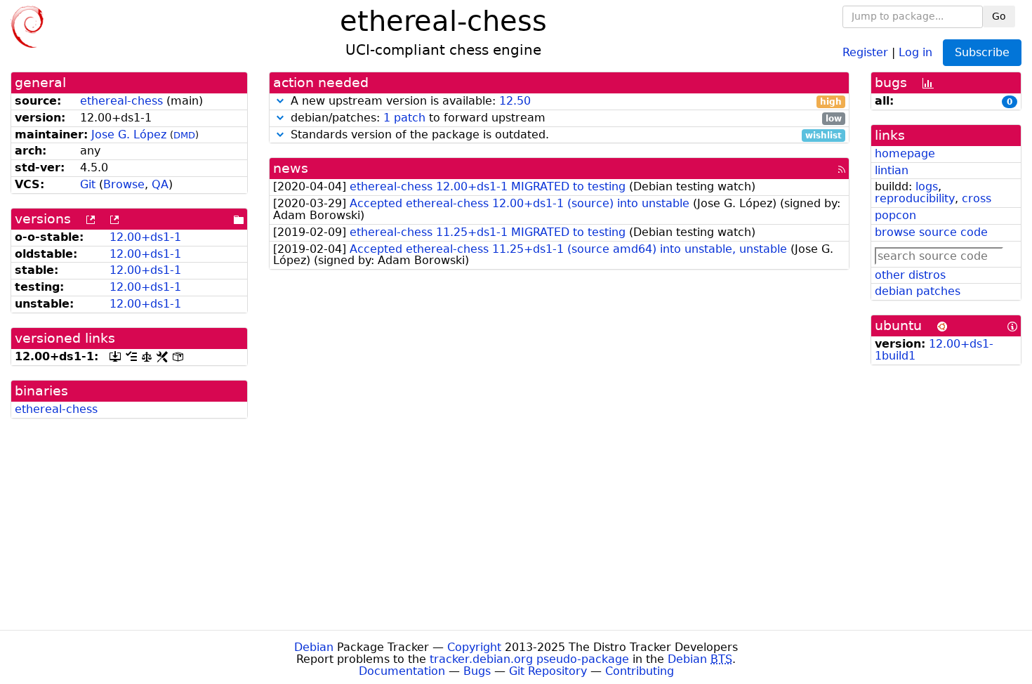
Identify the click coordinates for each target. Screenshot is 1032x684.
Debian (313, 647)
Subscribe (982, 52)
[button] (280, 100)
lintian (891, 170)
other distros (910, 275)
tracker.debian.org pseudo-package (529, 659)
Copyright (474, 647)
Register (865, 51)
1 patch (404, 117)
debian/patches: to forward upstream (564, 118)
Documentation (402, 671)
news (290, 168)
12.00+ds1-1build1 (934, 349)
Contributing (639, 671)
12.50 (515, 100)
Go (999, 16)
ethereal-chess (121, 100)
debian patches (917, 291)
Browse (124, 184)
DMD (184, 135)
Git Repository (548, 671)
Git (87, 184)
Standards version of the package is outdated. (564, 135)
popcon (895, 215)
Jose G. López (128, 134)
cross (976, 198)
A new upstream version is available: (564, 101)
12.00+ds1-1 (145, 237)
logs (926, 186)
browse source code (931, 232)
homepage (905, 153)
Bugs (477, 671)
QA (160, 184)
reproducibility (915, 198)
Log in (915, 51)
